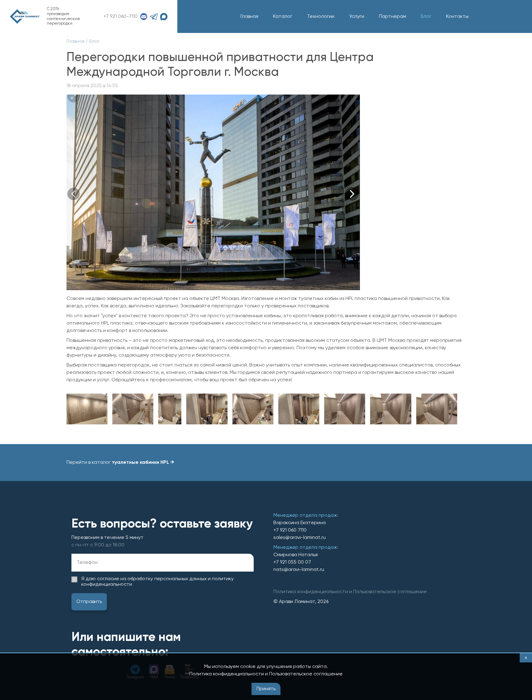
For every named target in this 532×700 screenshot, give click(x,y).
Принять (266, 688)
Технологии (320, 16)
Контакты (457, 16)
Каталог (282, 16)
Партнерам (392, 16)
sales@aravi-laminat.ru (299, 537)
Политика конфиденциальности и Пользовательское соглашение (266, 674)
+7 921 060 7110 (290, 530)
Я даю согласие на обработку (157, 582)
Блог (426, 16)
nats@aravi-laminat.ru (298, 569)
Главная (249, 16)
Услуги (356, 16)
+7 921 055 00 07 (292, 562)
